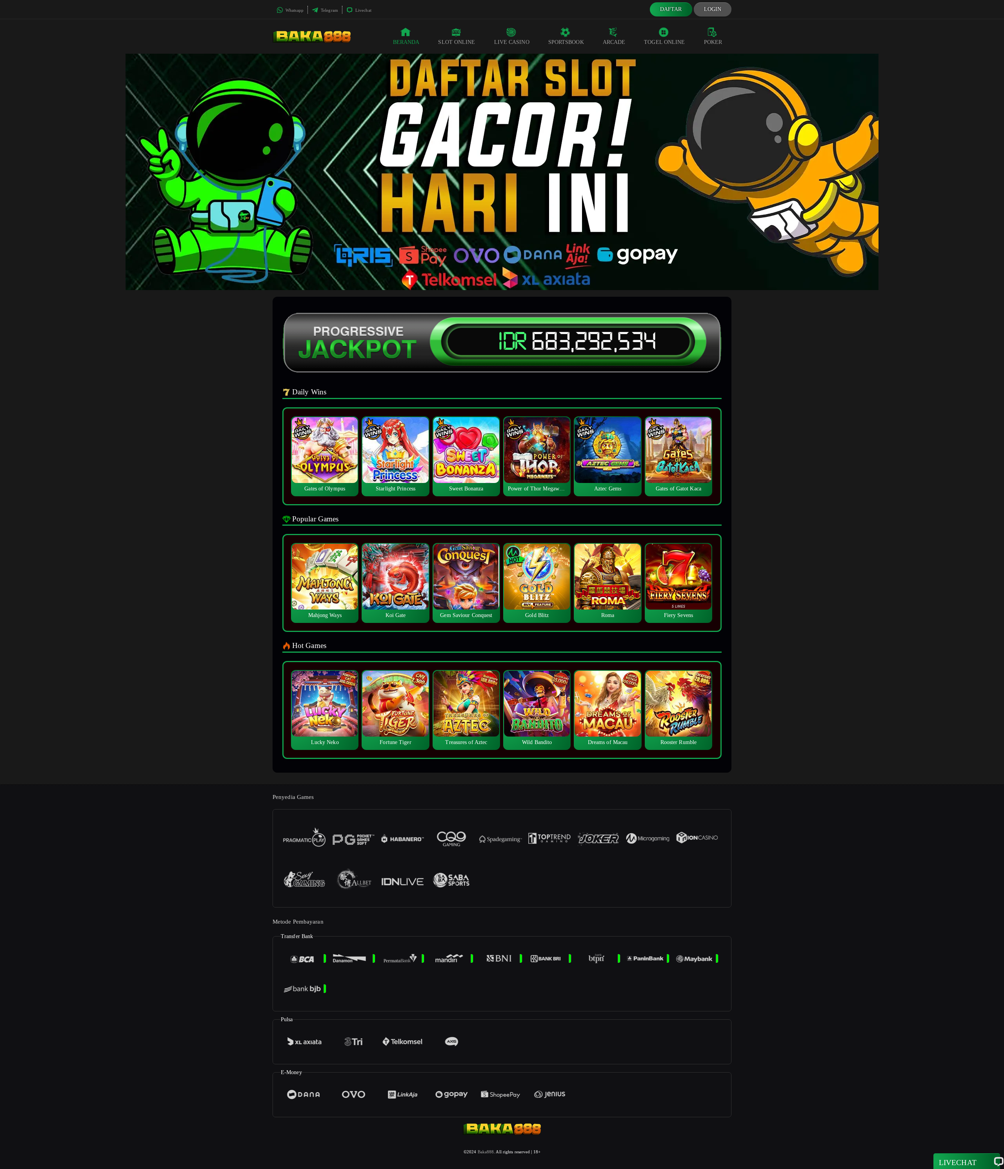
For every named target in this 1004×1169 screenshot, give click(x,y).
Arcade (614, 42)
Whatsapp (294, 10)
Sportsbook (566, 42)
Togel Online (664, 42)
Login (713, 9)
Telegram (329, 10)
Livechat (362, 10)
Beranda (406, 42)
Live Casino (511, 42)
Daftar (671, 9)
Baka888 (486, 1151)
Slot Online (456, 42)
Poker (713, 42)
